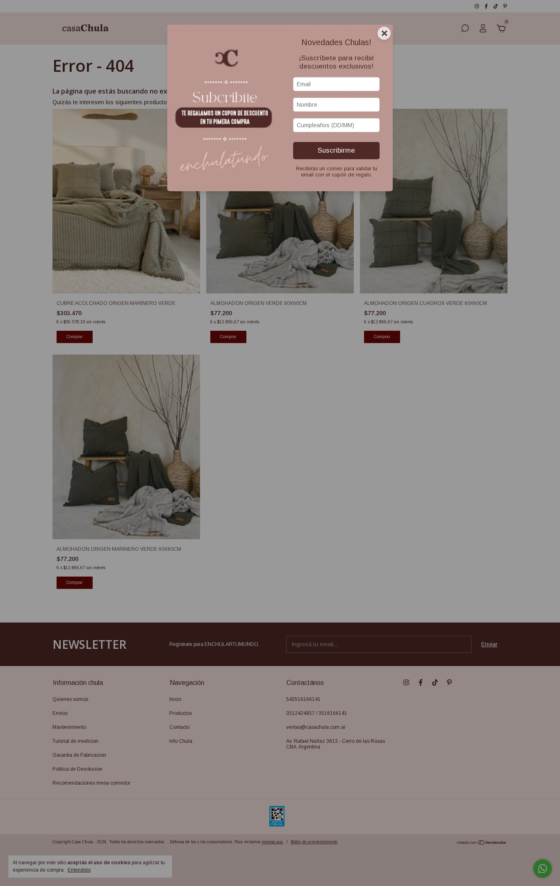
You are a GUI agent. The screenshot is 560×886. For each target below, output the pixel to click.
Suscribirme (336, 150)
